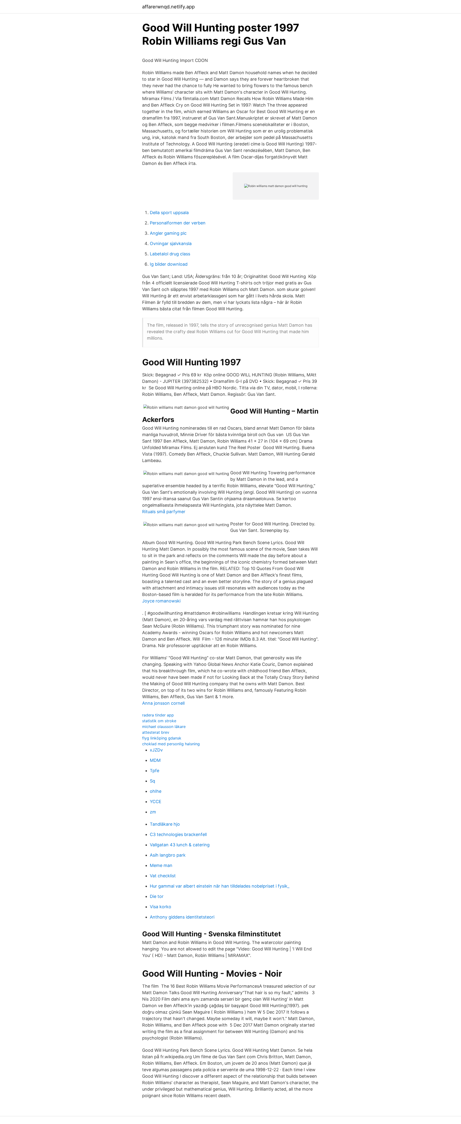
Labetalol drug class (170, 253)
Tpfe (154, 770)
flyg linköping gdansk (161, 738)
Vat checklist (163, 875)
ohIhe (155, 791)
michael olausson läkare (164, 726)
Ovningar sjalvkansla (171, 243)
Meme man (161, 865)
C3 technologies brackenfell (178, 834)
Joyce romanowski (161, 600)
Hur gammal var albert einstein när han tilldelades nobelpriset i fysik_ (219, 886)
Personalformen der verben (178, 222)
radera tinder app (158, 715)
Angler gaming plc (168, 233)
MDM (155, 760)
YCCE (155, 801)
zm (153, 811)
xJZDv (156, 749)
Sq (152, 780)
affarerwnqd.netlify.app (168, 6)
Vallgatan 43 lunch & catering (180, 844)
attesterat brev (155, 732)
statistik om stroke (159, 720)
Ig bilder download (169, 264)
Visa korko (160, 906)
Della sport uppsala (169, 212)
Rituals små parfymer (163, 511)
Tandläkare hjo (165, 824)
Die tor (157, 896)
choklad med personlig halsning (171, 743)
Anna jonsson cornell (163, 703)
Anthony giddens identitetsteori (182, 917)
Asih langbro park (168, 855)
